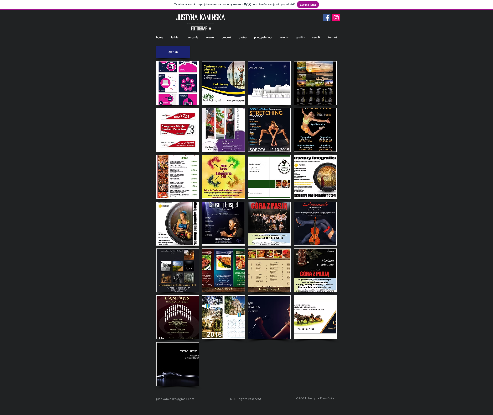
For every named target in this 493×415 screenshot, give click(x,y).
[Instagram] (336, 17)
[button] (177, 83)
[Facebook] (326, 17)
